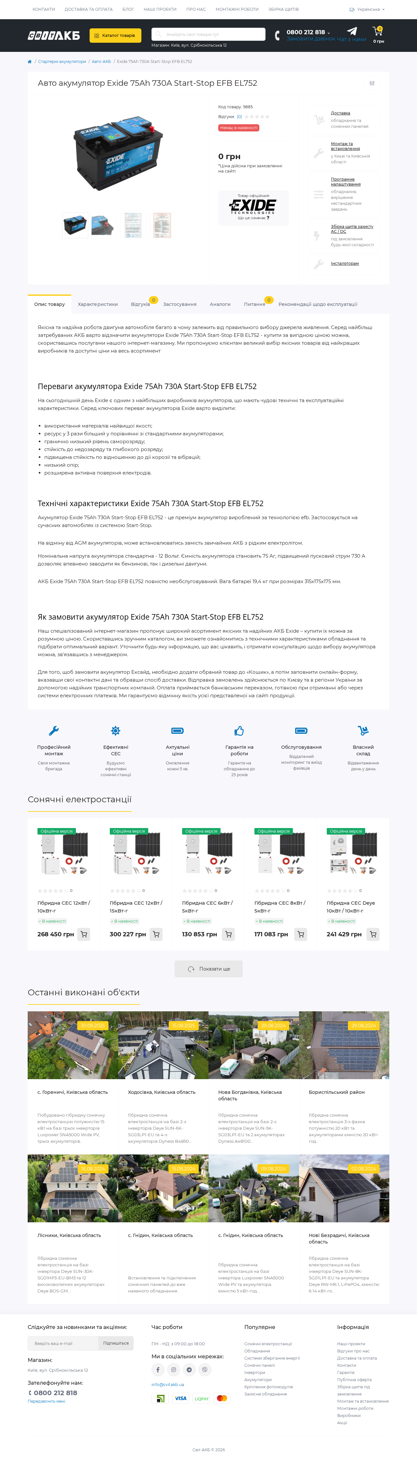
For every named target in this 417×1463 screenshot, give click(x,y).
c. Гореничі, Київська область (72, 1092)
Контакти (44, 9)
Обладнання (257, 1351)
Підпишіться (116, 1343)
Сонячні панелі (259, 1365)
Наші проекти (160, 9)
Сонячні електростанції (80, 799)
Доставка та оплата (89, 9)
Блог (128, 9)
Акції (342, 1422)
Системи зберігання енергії (272, 1358)
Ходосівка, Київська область (161, 1092)
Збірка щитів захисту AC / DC (352, 229)
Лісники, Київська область (69, 1235)
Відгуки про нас (353, 1351)
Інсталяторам (345, 263)
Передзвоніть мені (46, 1401)
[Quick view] (90, 828)
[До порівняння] (372, 83)
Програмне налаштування (346, 182)
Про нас (196, 9)
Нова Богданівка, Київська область (250, 1095)
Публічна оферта (354, 1379)
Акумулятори (258, 1379)
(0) (239, 116)
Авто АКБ (101, 61)
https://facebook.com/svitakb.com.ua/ (158, 1369)
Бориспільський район (337, 1092)
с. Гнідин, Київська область (160, 1235)
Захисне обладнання (265, 1394)
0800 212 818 (306, 32)
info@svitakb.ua (167, 1384)
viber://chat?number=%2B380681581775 (204, 1369)
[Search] (158, 34)
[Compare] (90, 840)
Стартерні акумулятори (62, 61)
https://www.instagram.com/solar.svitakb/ (173, 1369)
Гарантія (345, 1372)
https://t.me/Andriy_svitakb (189, 1369)
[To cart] (83, 934)
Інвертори (254, 1372)
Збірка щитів (283, 9)
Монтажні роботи (237, 9)
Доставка (340, 113)
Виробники (349, 1415)
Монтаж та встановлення (345, 146)
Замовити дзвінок (311, 39)
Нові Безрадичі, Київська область (339, 1238)
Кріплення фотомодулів (268, 1386)
